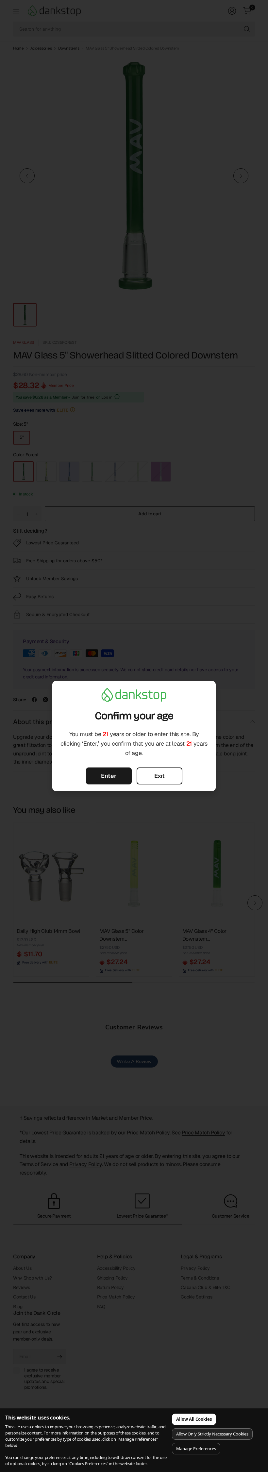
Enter (108, 776)
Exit (159, 776)
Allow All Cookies (194, 1419)
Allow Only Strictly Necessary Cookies (212, 1434)
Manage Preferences (196, 1448)
